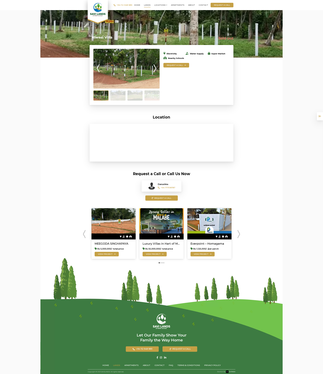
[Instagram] (161, 357)
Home (137, 5)
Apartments (177, 5)
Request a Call (175, 65)
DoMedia (231, 371)
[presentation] (98, 69)
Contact (203, 5)
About (191, 5)
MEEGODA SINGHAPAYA (111, 243)
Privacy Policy (212, 365)
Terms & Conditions (188, 365)
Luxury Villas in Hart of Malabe (161, 243)
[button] (159, 263)
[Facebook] (157, 357)
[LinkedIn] (165, 357)
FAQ (171, 365)
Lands (147, 5)
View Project (105, 254)
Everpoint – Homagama (207, 243)
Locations (160, 5)
